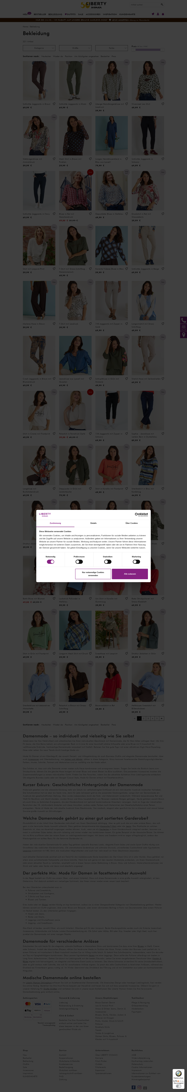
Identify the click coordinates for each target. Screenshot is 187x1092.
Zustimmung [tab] (55, 523)
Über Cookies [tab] (132, 523)
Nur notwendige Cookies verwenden (93, 573)
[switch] (79, 562)
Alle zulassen (130, 574)
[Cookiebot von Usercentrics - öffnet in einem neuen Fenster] (137, 515)
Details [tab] (93, 523)
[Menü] (182, 1070)
